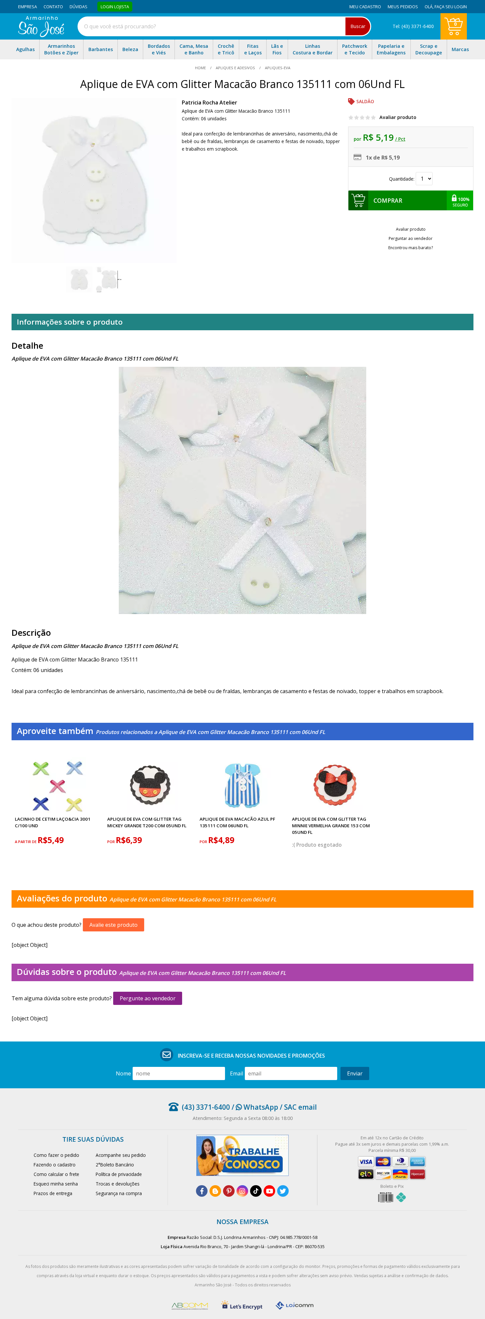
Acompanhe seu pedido (121, 1155)
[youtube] (269, 1191)
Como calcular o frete (56, 1174)
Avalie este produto (113, 924)
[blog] (215, 1191)
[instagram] (242, 1191)
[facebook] (202, 1191)
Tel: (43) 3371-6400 (413, 26)
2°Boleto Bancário (115, 1164)
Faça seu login (451, 7)
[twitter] (283, 1191)
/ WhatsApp (254, 1107)
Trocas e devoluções (118, 1184)
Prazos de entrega (53, 1193)
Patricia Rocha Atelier (209, 102)
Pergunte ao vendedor (148, 998)
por (111, 841)
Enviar (355, 1073)
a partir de (26, 841)
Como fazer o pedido (56, 1155)
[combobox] (224, 26)
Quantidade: (402, 179)
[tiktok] (256, 1191)
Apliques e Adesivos (235, 67)
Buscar (357, 26)
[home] (41, 35)
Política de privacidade (119, 1174)
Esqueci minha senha (56, 1184)
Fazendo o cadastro (55, 1164)
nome (123, 1073)
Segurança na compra (119, 1193)
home (201, 67)
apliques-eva (277, 67)
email (236, 1073)
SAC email (300, 1107)
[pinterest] (229, 1191)
